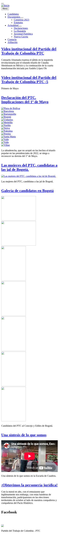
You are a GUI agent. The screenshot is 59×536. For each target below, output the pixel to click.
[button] (7, 111)
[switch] (2, 3)
